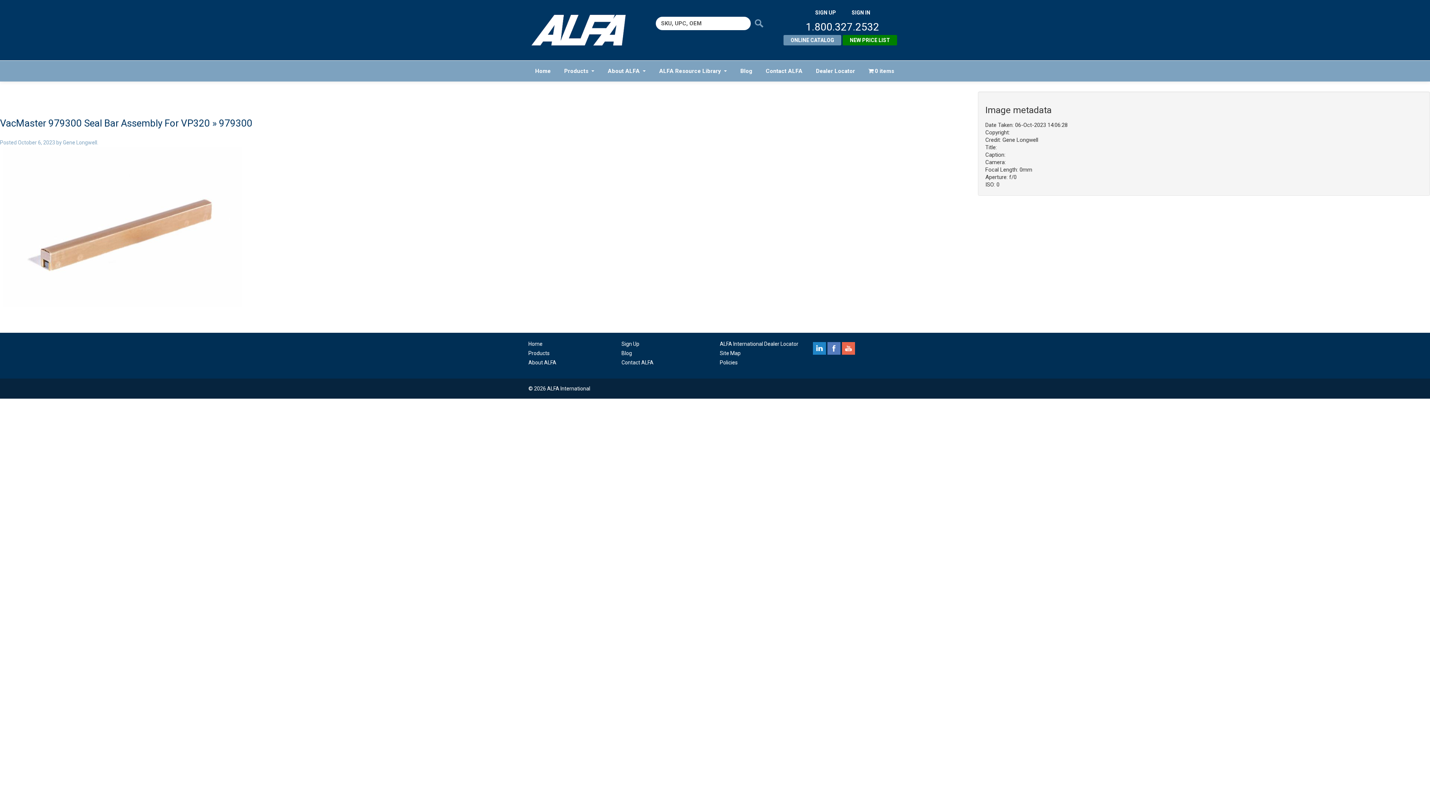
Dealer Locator (835, 71)
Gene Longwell (80, 143)
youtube (848, 348)
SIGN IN (861, 13)
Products (576, 71)
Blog (746, 71)
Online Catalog (812, 40)
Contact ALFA (784, 71)
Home (543, 71)
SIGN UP (825, 13)
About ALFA (624, 71)
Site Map (730, 353)
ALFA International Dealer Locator (759, 344)
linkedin (819, 348)
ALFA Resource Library (690, 71)
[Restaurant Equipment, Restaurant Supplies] (583, 30)
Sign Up (630, 344)
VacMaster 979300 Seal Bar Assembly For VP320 (105, 123)
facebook (833, 348)
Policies (729, 363)
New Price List (870, 40)
